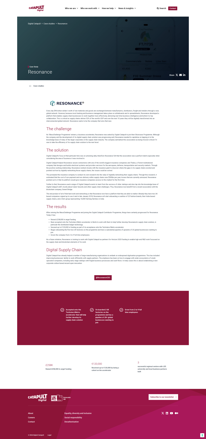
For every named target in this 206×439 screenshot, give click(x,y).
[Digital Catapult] (37, 398)
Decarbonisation (71, 422)
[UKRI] (60, 398)
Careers (31, 417)
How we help (108, 8)
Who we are (70, 8)
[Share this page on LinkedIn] (184, 75)
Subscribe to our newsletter (162, 397)
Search (162, 8)
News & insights (125, 8)
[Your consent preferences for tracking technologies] (202, 435)
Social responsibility (73, 417)
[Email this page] (180, 75)
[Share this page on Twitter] (177, 75)
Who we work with (89, 8)
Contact (31, 422)
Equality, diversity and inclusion (78, 413)
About (30, 413)
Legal (49, 435)
